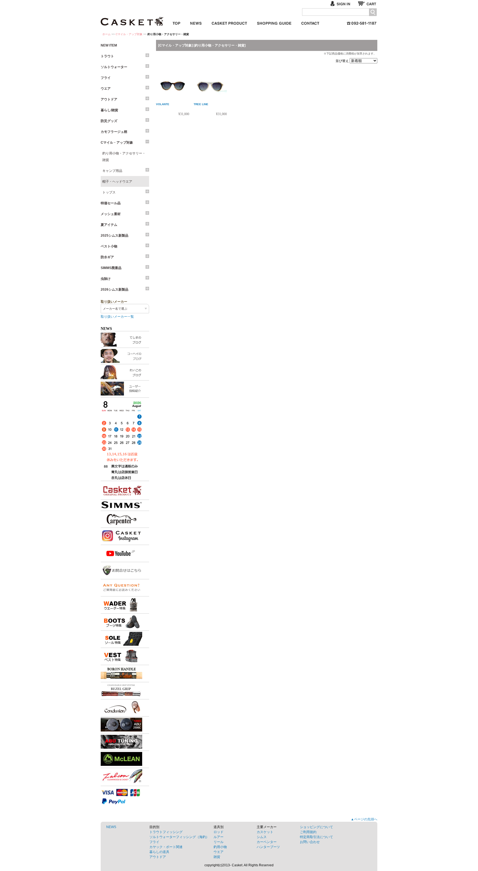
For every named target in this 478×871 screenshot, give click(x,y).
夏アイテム (109, 225)
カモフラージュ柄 (114, 132)
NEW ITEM (109, 45)
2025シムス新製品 (114, 235)
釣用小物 (220, 847)
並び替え (343, 61)
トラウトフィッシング (166, 832)
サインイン (343, 3)
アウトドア (109, 99)
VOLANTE (162, 104)
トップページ (176, 22)
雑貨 (217, 857)
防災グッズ (109, 121)
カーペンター (267, 842)
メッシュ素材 (111, 214)
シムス (262, 837)
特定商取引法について (316, 837)
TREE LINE (201, 104)
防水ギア (107, 257)
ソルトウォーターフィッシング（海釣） (179, 837)
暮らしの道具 (159, 852)
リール (219, 842)
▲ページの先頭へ (364, 819)
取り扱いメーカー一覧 (117, 317)
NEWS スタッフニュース (196, 22)
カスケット (132, 17)
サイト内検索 (372, 12)
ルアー (219, 837)
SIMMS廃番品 (111, 268)
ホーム (106, 34)
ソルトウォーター (114, 67)
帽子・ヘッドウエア (117, 181)
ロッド (219, 832)
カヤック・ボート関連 (166, 847)
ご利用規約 (308, 832)
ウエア (106, 89)
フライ (106, 78)
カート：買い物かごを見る (367, 3)
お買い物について (274, 22)
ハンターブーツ (268, 847)
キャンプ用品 (112, 171)
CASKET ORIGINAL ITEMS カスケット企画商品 (229, 22)
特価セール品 (111, 203)
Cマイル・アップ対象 (129, 34)
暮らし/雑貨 (109, 110)
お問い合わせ (310, 22)
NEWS (111, 827)
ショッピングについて (316, 827)
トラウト (107, 56)
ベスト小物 (109, 246)
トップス (109, 192)
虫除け (106, 279)
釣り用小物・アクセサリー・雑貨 (124, 156)
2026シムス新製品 (114, 289)
